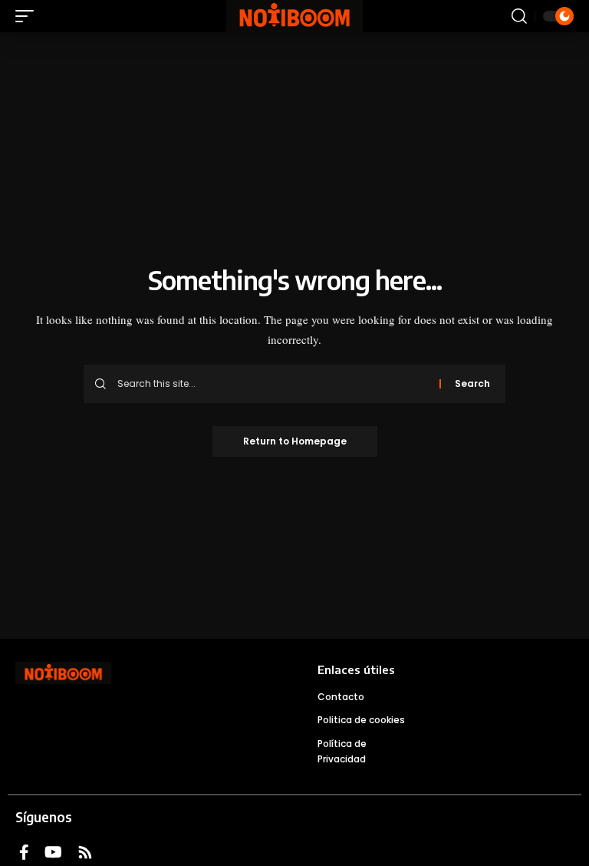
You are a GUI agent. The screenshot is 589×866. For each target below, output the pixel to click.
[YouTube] (53, 852)
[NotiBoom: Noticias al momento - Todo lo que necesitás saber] (294, 16)
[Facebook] (24, 852)
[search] (519, 16)
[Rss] (85, 852)
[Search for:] (272, 384)
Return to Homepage (295, 441)
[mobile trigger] (28, 16)
